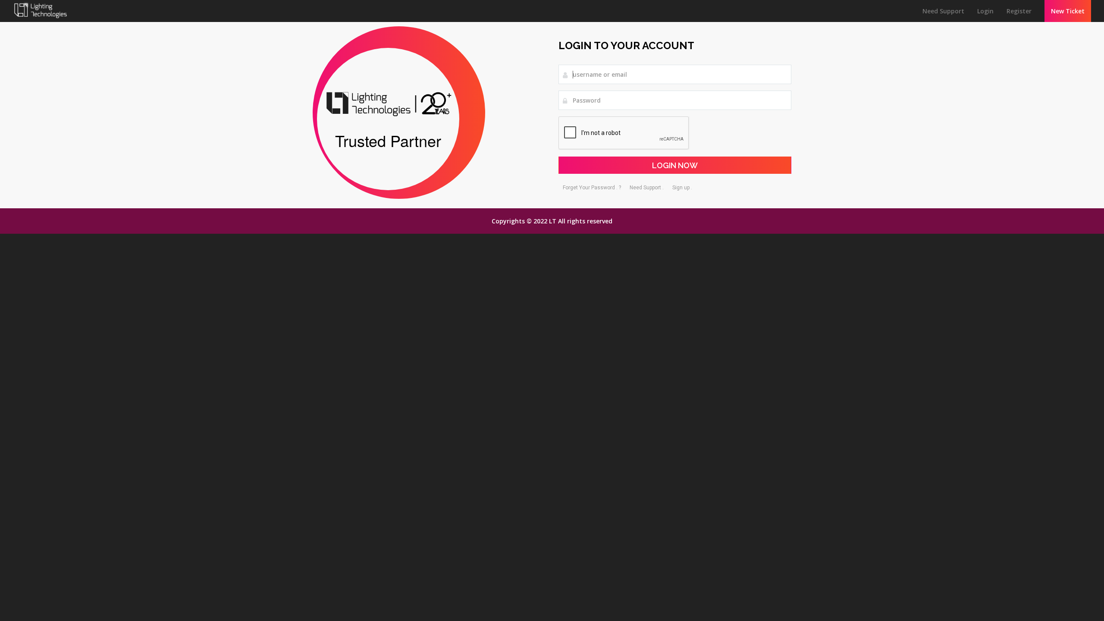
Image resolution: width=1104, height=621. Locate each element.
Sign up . (682, 188)
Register (1019, 11)
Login (985, 11)
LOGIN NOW (675, 165)
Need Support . (647, 188)
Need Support (943, 11)
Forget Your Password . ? (592, 188)
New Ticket (1068, 11)
